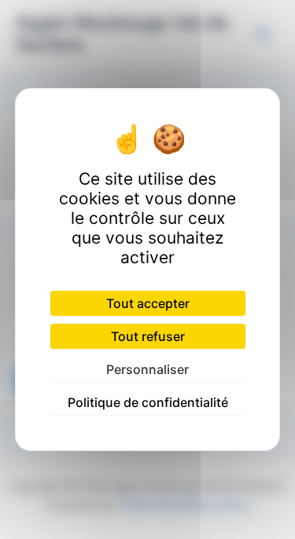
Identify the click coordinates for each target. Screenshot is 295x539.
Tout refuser (148, 336)
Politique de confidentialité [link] (148, 402)
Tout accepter (148, 303)
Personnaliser (147, 369)
